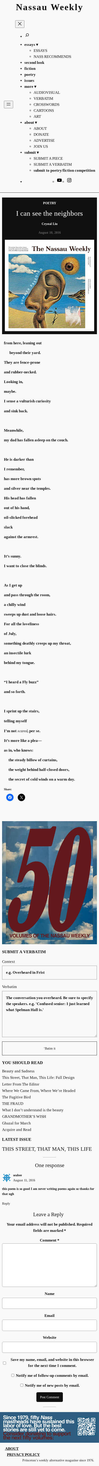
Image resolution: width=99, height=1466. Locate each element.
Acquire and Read (16, 1129)
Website (49, 1337)
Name (50, 1294)
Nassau (32, 7)
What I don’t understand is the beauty (33, 1110)
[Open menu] (8, 104)
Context (8, 961)
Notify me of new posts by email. (52, 1385)
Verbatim (9, 987)
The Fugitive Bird (16, 1097)
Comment (49, 1240)
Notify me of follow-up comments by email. (52, 1375)
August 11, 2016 (24, 1180)
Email (49, 1315)
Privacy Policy (23, 1454)
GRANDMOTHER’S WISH (24, 1116)
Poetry (49, 203)
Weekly (67, 7)
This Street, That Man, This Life (47, 1149)
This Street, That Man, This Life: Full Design (38, 1077)
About (12, 1448)
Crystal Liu (50, 224)
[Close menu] (19, 24)
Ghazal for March (16, 1123)
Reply (6, 1203)
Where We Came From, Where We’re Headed (39, 1090)
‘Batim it (49, 1048)
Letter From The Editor (20, 1084)
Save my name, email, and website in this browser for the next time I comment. (52, 1362)
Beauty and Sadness (18, 1071)
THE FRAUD (12, 1103)
